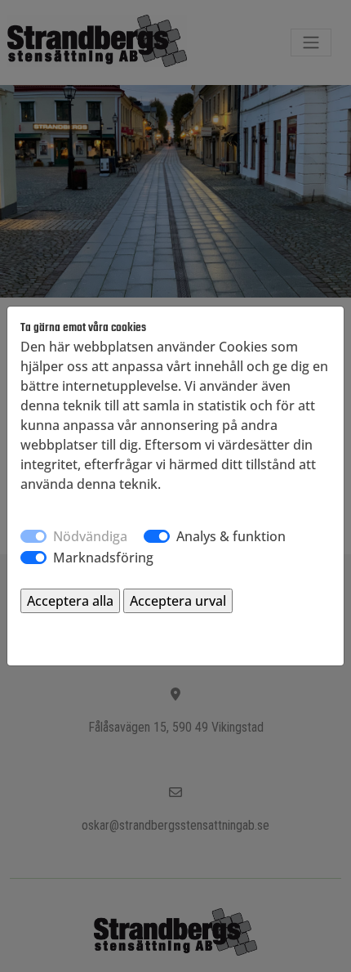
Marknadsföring (103, 558)
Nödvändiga (90, 536)
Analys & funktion (231, 536)
